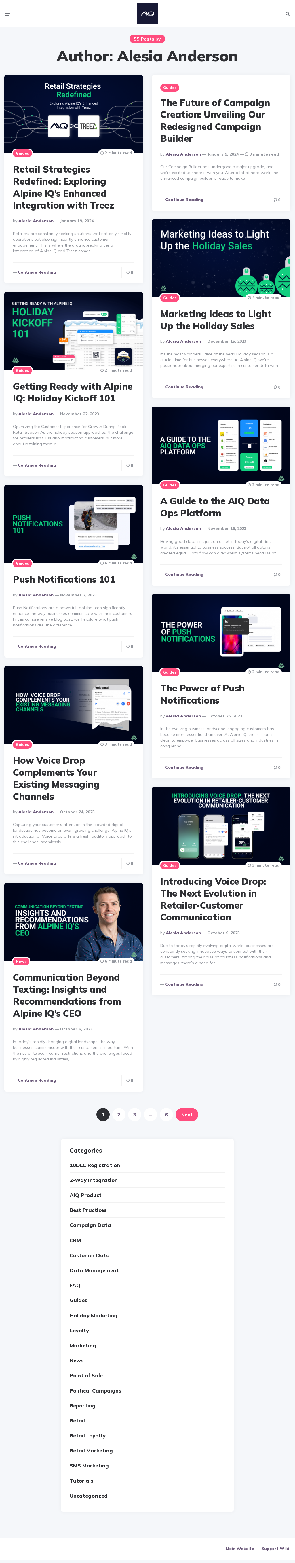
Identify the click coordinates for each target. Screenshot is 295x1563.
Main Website (240, 1548)
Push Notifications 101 (64, 579)
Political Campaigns (95, 1390)
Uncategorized (89, 1495)
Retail (77, 1420)
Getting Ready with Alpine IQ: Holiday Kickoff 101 (73, 392)
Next (187, 1114)
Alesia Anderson (36, 221)
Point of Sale (86, 1375)
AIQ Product (86, 1195)
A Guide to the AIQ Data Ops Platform (215, 507)
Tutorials (81, 1480)
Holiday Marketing (93, 1315)
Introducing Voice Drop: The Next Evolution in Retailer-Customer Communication (213, 899)
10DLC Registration (95, 1165)
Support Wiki (275, 1548)
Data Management (94, 1270)
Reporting (83, 1405)
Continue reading (37, 272)
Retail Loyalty (88, 1435)
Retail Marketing (91, 1450)
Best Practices (88, 1210)
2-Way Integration (94, 1180)
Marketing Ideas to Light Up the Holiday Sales (215, 319)
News (21, 961)
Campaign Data (90, 1225)
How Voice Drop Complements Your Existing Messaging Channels (56, 778)
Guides (22, 153)
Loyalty (79, 1330)
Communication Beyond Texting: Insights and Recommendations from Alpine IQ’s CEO (67, 995)
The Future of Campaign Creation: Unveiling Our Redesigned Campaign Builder (215, 120)
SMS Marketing (89, 1465)
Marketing (83, 1345)
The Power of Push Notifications (202, 694)
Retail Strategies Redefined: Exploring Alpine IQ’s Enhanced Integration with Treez (63, 187)
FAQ (75, 1285)
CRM (75, 1240)
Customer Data (90, 1255)
